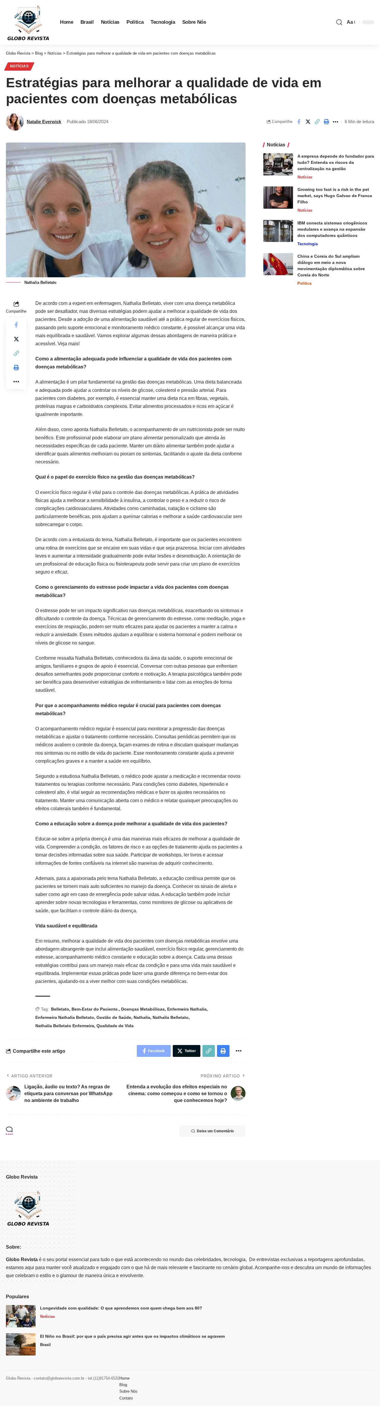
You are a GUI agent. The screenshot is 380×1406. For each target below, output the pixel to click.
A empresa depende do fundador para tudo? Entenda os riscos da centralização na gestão (335, 162)
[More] (335, 121)
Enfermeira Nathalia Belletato (64, 1017)
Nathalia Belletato (171, 1017)
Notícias (19, 66)
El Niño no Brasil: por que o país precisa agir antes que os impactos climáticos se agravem (132, 1336)
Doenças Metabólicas (143, 1009)
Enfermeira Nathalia (187, 1009)
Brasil (45, 1344)
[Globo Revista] (28, 22)
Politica (304, 283)
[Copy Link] (317, 121)
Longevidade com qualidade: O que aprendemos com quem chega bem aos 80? (121, 1308)
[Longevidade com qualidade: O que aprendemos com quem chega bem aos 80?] (21, 1316)
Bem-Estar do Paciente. (95, 1009)
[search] (339, 22)
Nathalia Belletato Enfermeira (64, 1025)
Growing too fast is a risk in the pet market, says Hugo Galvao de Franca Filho (334, 195)
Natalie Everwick (44, 121)
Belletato (60, 1009)
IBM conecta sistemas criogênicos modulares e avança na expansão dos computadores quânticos (332, 229)
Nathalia (142, 1017)
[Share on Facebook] (298, 121)
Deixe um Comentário (215, 1131)
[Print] (326, 121)
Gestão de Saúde (113, 1017)
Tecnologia (307, 243)
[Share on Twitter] (308, 121)
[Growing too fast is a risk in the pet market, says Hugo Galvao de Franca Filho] (278, 197)
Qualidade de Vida (115, 1025)
